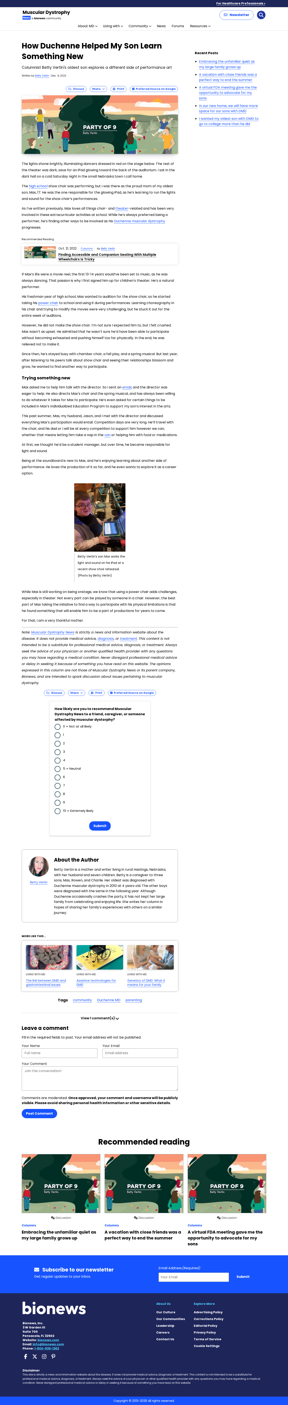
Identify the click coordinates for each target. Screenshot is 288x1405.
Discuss (77, 89)
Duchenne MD (108, 1000)
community (82, 1000)
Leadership (165, 1326)
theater (121, 208)
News (161, 26)
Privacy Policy (205, 1332)
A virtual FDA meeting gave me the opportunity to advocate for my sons (228, 93)
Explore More (204, 1304)
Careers (163, 1332)
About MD (86, 26)
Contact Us (165, 1339)
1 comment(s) (98, 1018)
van (107, 434)
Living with (111, 26)
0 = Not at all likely (77, 726)
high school (38, 186)
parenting (133, 1000)
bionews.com (48, 1340)
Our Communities (170, 1319)
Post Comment (39, 1113)
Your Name (31, 1045)
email (126, 387)
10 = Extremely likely (78, 810)
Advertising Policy (208, 1312)
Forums (178, 26)
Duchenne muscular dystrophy (139, 221)
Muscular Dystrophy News (52, 632)
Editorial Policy (205, 1326)
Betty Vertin (42, 75)
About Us (163, 1304)
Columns (87, 248)
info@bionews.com (48, 1344)
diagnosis (106, 638)
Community (138, 26)
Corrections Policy (208, 1319)
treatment (128, 638)
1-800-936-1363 (46, 1348)
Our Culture (165, 1312)
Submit (99, 825)
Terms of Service (207, 1339)
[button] (236, 15)
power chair (48, 302)
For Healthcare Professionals (239, 3)
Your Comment (34, 1063)
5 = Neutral (72, 768)
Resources (198, 26)
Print (119, 89)
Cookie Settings (206, 1346)
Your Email (111, 1045)
